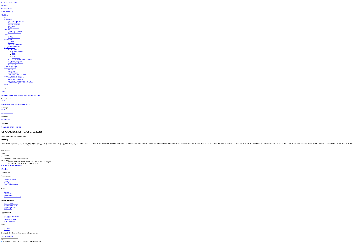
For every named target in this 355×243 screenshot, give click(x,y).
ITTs (19, 241)
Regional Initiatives (13, 49)
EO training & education (11, 216)
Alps (13, 53)
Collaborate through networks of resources (20, 83)
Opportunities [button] (8, 19)
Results (32, 241)
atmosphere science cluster (15, 165)
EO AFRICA (12, 64)
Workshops (11, 26)
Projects (10, 69)
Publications (11, 71)
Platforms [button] (7, 29)
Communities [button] (8, 39)
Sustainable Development (15, 63)
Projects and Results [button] (10, 68)
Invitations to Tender (14, 23)
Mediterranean (16, 58)
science (26, 165)
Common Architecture (14, 33)
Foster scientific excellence (16, 78)
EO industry (11, 43)
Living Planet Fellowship (15, 61)
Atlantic (14, 54)
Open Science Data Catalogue (17, 74)
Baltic (13, 56)
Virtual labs (11, 36)
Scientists (11, 41)
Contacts (7, 84)
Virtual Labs (8, 209)
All (4, 241)
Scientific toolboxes (14, 38)
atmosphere (4, 165)
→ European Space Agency (9, 2)
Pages (14, 241)
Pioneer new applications (15, 79)
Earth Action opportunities (15, 21)
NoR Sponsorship (13, 28)
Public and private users (15, 44)
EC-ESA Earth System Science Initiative (20, 59)
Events (39, 241)
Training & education (14, 24)
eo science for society (7, 8)
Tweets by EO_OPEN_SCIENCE (11, 127)
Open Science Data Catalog (12, 197)
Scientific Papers (13, 73)
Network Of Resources (15, 31)
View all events (5, 120)
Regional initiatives (17, 51)
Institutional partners (14, 46)
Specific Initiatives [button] (9, 48)
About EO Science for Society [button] (13, 76)
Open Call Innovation (10, 66)
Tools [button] (6, 34)
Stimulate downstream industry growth (19, 81)
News (9, 241)
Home (6, 18)
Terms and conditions (7, 236)
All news (7, 228)
